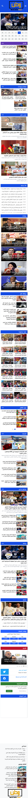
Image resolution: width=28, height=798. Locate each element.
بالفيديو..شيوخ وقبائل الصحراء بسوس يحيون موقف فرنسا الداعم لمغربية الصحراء (7, 344)
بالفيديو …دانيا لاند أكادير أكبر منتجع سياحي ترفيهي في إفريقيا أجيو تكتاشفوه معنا (7, 402)
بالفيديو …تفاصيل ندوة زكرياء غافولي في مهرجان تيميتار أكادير (20, 390)
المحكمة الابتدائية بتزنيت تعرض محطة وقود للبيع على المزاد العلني (9, 463)
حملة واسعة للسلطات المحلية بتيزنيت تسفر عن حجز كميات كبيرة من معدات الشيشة (20, 99)
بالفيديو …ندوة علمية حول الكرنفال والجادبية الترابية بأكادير (20, 401)
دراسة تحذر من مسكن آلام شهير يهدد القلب (15, 757)
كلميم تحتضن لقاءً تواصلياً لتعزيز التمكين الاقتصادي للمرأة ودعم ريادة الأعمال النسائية (9, 523)
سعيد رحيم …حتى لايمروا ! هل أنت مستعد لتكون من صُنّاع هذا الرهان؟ (9, 79)
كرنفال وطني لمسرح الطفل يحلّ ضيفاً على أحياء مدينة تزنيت (11, 780)
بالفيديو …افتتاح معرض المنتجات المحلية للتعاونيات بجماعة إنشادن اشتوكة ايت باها (7, 356)
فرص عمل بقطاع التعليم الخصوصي (18, 177)
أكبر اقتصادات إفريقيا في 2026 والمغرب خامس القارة (16, 452)
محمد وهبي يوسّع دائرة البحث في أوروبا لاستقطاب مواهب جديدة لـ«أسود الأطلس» (9, 572)
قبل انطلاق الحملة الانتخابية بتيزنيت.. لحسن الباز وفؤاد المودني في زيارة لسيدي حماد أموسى (8, 68)
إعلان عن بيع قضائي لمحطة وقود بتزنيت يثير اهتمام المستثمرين (9, 468)
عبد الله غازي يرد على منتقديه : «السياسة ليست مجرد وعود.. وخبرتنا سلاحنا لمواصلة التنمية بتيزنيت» (8, 55)
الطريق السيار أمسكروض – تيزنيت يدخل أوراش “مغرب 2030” (8, 481)
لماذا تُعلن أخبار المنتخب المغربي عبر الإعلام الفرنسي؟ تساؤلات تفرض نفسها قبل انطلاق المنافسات (9, 593)
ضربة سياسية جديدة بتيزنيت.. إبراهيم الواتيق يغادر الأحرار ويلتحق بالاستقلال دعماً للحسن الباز (8, 48)
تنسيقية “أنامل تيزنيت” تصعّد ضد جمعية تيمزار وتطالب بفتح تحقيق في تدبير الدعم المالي (9, 536)
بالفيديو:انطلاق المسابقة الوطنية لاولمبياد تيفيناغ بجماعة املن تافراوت (20, 343)
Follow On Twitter (22, 673)
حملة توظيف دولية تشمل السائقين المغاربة (15, 156)
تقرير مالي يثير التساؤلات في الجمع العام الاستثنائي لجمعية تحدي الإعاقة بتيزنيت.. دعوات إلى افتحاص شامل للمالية (9, 530)
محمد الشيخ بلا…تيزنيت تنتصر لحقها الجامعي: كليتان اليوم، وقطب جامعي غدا (9, 311)
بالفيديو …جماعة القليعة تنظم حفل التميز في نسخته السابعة (20, 355)
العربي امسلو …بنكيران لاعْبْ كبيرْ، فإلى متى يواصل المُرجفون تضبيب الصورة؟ (8, 298)
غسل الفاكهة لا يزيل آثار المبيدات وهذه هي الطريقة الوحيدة (15, 753)
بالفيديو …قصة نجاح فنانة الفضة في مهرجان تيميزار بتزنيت (20, 366)
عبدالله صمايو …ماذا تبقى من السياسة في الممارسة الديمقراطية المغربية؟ (9, 317)
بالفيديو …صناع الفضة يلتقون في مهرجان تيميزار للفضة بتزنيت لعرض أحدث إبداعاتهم (7, 367)
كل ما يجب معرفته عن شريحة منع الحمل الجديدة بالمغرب (15, 760)
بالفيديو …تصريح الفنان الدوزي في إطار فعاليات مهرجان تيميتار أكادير (7, 378)
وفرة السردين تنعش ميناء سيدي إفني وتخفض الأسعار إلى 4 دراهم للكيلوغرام (8, 476)
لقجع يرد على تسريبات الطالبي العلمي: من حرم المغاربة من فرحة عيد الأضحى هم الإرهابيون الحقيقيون (9, 74)
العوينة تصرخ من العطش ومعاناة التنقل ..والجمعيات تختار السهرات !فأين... (11, 774)
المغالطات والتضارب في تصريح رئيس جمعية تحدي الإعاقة (9, 323)
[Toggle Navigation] (25, 6)
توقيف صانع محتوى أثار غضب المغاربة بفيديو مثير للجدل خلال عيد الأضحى (7, 98)
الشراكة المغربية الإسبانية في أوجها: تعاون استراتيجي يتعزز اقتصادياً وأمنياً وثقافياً (9, 424)
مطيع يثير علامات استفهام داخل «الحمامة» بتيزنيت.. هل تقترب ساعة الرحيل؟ (9, 60)
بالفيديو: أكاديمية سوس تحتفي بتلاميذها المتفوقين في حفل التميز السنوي (20, 378)
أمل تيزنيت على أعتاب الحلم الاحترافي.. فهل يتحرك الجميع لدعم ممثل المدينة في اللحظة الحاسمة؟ (9, 580)
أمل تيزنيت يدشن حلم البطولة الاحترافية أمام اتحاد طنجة (14, 562)
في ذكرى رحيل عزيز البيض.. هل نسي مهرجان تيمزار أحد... (10, 767)
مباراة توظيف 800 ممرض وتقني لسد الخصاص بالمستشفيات (15, 133)
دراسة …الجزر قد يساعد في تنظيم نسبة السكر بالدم (15, 749)
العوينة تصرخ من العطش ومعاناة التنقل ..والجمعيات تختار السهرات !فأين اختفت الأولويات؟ (16, 509)
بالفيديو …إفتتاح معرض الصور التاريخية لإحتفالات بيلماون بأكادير (7, 390)
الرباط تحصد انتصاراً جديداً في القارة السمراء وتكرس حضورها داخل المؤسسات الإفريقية (9, 418)
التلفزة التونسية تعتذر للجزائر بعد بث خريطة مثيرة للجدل (9, 411)
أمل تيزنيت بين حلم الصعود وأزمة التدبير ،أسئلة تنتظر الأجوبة (9, 584)
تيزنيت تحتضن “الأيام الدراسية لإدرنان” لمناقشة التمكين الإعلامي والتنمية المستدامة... (10, 785)
